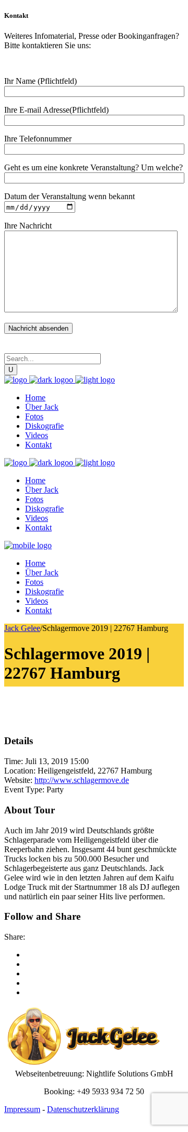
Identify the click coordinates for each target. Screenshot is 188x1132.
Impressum (22, 1109)
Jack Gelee (22, 628)
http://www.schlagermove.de (81, 780)
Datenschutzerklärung (83, 1109)
